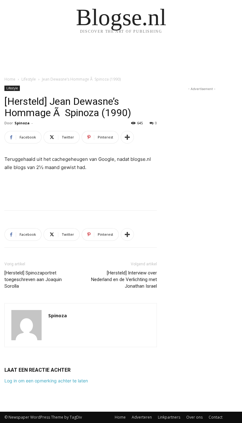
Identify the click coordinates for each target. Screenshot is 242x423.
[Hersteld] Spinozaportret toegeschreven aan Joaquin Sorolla (33, 279)
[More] (127, 137)
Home (9, 79)
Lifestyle (28, 79)
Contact (215, 417)
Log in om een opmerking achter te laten (46, 380)
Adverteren (142, 417)
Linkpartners (169, 417)
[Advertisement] (80, 189)
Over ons (194, 417)
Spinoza (22, 123)
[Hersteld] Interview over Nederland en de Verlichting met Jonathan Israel (124, 279)
